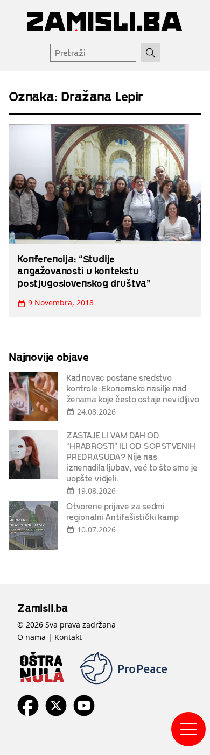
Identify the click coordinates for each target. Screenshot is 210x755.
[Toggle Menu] (188, 729)
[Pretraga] (150, 52)
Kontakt (68, 637)
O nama (31, 637)
